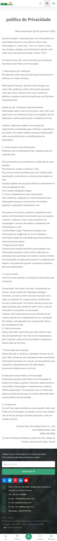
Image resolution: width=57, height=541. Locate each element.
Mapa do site (16, 524)
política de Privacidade (36, 524)
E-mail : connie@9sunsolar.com (21, 507)
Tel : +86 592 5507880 (17, 494)
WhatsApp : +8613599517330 (20, 511)
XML (24, 524)
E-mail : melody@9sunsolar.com (21, 499)
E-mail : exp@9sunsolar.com (20, 503)
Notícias (10, 518)
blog (4, 518)
